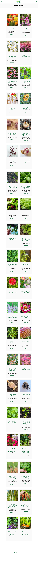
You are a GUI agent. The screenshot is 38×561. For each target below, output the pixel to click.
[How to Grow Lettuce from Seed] (26, 204)
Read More (12, 34)
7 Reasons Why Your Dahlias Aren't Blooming (12, 343)
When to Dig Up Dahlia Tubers (26, 107)
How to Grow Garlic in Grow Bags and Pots (25, 161)
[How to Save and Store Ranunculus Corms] (26, 386)
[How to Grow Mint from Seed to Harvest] (12, 256)
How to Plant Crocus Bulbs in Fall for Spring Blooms (25, 134)
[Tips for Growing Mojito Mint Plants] (12, 412)
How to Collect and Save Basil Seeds (25, 82)
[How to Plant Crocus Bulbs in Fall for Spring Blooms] (26, 124)
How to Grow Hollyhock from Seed (25, 30)
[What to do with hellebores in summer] (12, 523)
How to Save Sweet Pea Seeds (12, 134)
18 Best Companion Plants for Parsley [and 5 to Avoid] (25, 477)
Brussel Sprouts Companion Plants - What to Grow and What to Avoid (25, 450)
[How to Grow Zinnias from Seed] (12, 282)
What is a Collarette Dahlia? (25, 317)
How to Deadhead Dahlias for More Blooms (25, 343)
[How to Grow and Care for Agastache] (12, 307)
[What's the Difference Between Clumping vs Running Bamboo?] (12, 495)
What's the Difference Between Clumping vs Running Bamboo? (12, 506)
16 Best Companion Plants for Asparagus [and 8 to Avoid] (12, 478)
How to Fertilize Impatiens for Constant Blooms (12, 450)
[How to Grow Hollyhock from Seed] (26, 20)
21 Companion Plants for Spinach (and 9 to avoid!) (25, 239)
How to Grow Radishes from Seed (12, 213)
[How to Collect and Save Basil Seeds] (26, 73)
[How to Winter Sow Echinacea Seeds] (12, 73)
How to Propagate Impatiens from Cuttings (12, 108)
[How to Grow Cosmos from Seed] (26, 359)
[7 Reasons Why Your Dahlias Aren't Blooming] (12, 333)
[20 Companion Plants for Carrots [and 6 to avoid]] (26, 523)
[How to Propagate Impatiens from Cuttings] (12, 98)
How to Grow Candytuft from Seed (12, 56)
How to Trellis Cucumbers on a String (26, 266)
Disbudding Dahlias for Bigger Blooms (25, 292)
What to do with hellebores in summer (12, 533)
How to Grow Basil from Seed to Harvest (25, 187)
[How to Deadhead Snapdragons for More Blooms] (12, 359)
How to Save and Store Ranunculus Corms (26, 396)
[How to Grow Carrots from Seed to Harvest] (26, 495)
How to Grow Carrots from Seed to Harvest (25, 505)
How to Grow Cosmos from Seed (25, 369)
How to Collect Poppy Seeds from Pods (12, 396)
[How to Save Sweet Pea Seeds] (12, 124)
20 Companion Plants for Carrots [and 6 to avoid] (26, 533)
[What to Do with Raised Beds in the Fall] (12, 177)
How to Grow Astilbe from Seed (26, 56)
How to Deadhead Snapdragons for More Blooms (12, 369)
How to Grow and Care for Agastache (12, 317)
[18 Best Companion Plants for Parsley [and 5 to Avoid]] (26, 467)
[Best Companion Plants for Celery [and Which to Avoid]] (26, 412)
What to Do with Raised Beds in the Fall (12, 187)
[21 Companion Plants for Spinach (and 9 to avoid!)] (26, 229)
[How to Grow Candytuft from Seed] (12, 46)
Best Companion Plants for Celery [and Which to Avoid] (26, 423)
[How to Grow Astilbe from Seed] (26, 46)
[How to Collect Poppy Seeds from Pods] (12, 386)
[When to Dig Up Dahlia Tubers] (26, 98)
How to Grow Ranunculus (12, 29)
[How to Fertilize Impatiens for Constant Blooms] (12, 440)
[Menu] (1, 2)
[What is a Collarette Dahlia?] (26, 307)
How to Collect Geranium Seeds (12, 160)
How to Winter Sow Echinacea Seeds (12, 82)
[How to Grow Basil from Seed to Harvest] (26, 177)
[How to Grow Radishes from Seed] (12, 204)
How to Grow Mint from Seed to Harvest (12, 266)
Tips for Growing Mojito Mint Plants (12, 422)
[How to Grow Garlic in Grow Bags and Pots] (26, 151)
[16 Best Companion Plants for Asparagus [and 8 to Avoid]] (12, 467)
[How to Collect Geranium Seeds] (12, 151)
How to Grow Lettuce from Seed (25, 213)
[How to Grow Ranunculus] (12, 20)
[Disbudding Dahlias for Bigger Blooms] (26, 282)
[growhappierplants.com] (19, 1)
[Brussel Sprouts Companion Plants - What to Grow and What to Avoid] (26, 440)
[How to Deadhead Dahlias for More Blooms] (26, 333)
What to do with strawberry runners (12, 239)
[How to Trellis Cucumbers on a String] (26, 256)
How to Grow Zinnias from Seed (12, 292)
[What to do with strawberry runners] (12, 229)
